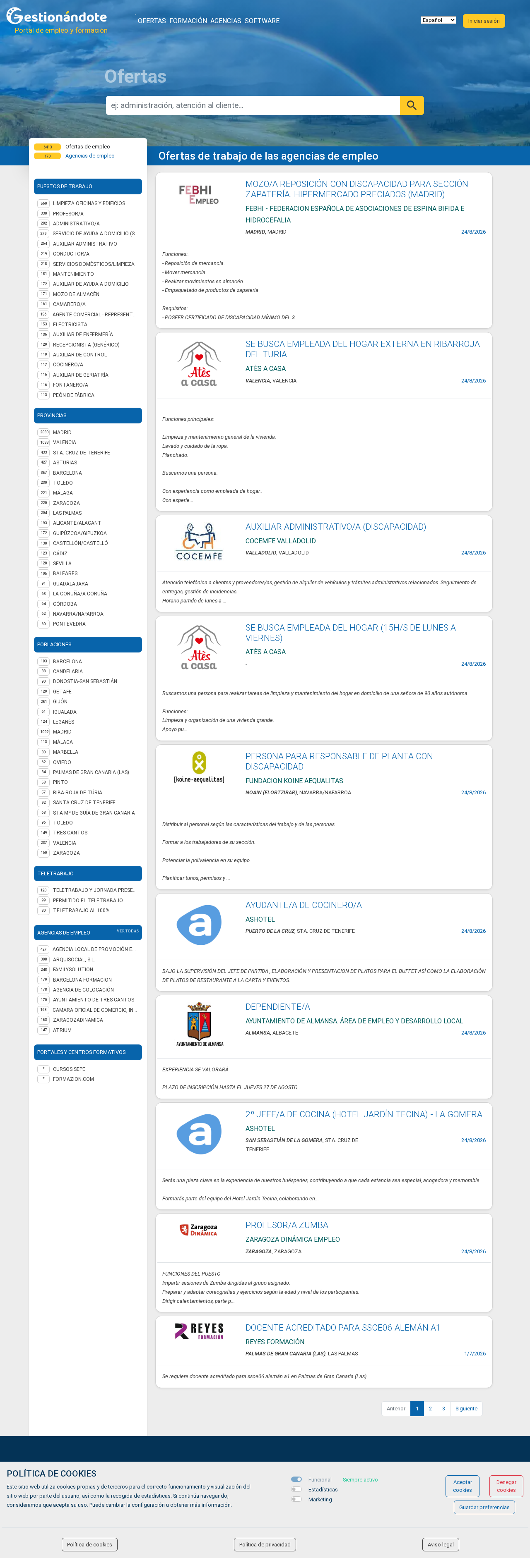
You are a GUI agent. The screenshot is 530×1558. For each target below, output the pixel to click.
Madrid (62, 732)
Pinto (60, 782)
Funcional (320, 1480)
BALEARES (65, 573)
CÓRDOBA (65, 604)
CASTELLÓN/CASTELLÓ (80, 543)
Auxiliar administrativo (85, 244)
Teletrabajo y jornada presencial (96, 890)
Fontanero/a (70, 385)
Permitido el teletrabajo (88, 900)
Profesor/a (68, 214)
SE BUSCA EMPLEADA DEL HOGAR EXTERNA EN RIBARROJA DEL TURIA (363, 349)
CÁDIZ (60, 554)
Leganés (63, 722)
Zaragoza (66, 853)
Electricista (70, 324)
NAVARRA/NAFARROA (78, 614)
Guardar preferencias (484, 1507)
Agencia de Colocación (83, 990)
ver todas (128, 931)
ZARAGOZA (66, 503)
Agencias (225, 21)
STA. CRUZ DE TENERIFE (81, 453)
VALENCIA (64, 442)
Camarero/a (69, 304)
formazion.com (73, 1079)
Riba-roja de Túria (77, 793)
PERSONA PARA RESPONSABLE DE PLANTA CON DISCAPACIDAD (339, 761)
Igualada (65, 712)
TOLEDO (63, 483)
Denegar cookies (506, 1486)
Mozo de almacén (76, 294)
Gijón (60, 702)
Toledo (63, 823)
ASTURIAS (65, 463)
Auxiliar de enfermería (83, 334)
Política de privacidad (265, 1544)
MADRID (62, 432)
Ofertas (152, 21)
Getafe (62, 692)
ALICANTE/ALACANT (77, 523)
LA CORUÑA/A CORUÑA (80, 594)
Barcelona (67, 661)
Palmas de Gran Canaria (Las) (91, 772)
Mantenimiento (73, 274)
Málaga (63, 742)
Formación (188, 21)
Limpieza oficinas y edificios (89, 203)
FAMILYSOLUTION (73, 970)
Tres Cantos (70, 833)
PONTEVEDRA (69, 624)
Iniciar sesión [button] (484, 21)
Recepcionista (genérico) (86, 345)
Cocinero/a (68, 365)
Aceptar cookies (462, 1486)
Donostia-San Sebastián (85, 681)
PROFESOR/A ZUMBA (287, 1225)
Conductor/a (71, 254)
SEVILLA (62, 563)
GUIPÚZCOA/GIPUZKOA (80, 533)
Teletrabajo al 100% (81, 910)
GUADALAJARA (70, 584)
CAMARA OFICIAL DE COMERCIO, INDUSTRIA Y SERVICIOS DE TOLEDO (96, 1010)
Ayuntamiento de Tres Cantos (93, 1000)
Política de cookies (89, 1544)
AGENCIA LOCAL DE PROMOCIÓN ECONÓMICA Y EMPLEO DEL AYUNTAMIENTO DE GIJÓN (96, 949)
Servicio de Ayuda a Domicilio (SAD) (96, 234)
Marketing (320, 1499)
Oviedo (62, 762)
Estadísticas (323, 1489)
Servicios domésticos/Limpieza (94, 264)
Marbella (65, 752)
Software (262, 21)
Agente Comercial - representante (96, 315)
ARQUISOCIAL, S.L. (74, 960)
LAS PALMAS (67, 513)
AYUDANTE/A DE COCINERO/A (304, 905)
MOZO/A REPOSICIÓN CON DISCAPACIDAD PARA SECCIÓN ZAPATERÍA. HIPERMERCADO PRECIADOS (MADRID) (357, 189)
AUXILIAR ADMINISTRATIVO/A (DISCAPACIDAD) (336, 527)
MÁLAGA (63, 493)
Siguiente (466, 1408)
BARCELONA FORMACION (82, 980)
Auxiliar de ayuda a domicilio (91, 284)
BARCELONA (67, 473)
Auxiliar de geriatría (80, 375)
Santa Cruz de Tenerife (84, 802)
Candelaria (68, 671)
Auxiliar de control (80, 355)
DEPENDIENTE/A (278, 1007)
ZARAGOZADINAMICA (78, 1020)
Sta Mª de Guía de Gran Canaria (94, 813)
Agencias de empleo (90, 156)
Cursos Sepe (69, 1069)
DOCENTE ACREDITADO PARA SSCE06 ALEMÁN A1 (343, 1328)
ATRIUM (62, 1030)
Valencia (64, 843)
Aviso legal (441, 1544)
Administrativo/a (76, 224)
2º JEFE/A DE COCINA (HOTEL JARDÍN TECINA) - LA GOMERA (364, 1114)
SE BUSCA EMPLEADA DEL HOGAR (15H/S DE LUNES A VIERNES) (351, 633)
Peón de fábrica (73, 395)
